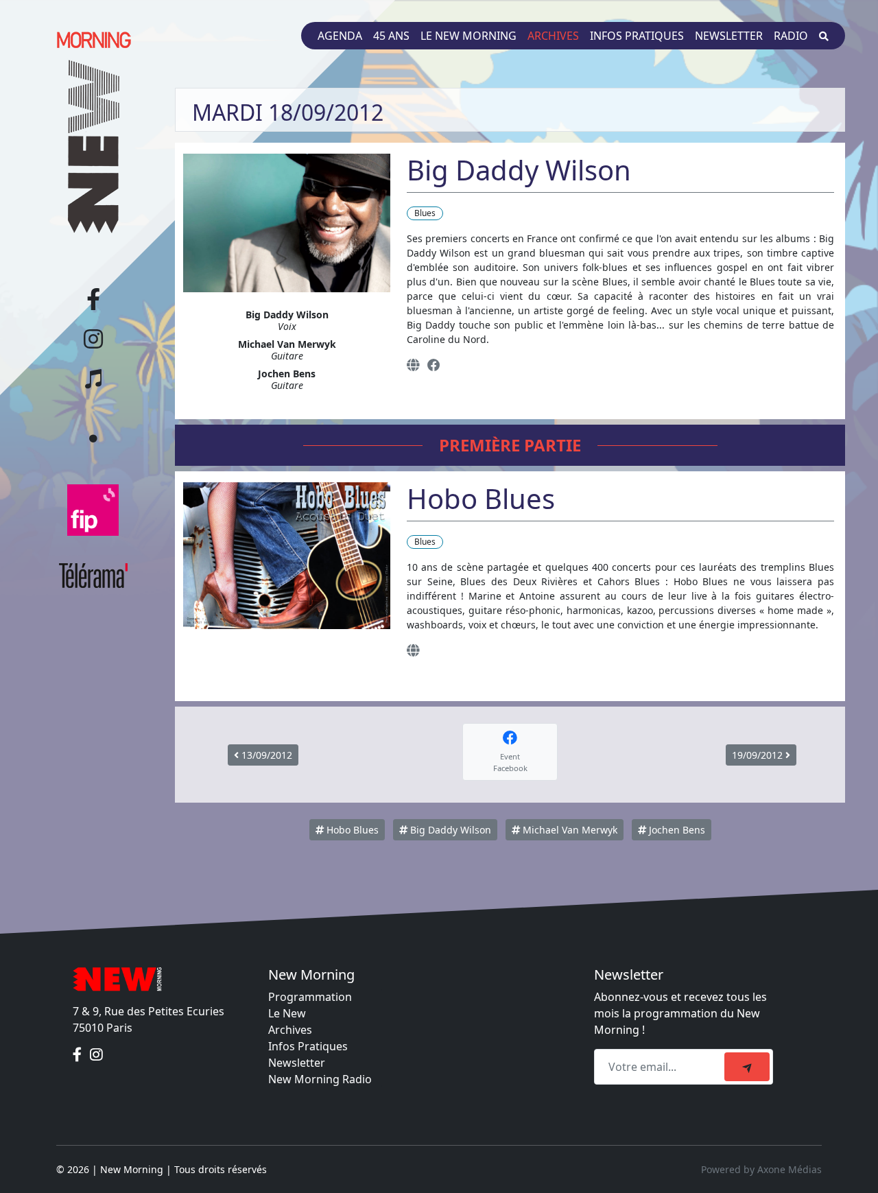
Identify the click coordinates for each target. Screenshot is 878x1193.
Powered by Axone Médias (761, 1169)
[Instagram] (96, 1055)
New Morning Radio (320, 1079)
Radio (791, 35)
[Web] (413, 364)
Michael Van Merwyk (568, 829)
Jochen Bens (675, 829)
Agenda (340, 35)
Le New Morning (468, 35)
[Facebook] (433, 364)
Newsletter (729, 35)
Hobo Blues (351, 829)
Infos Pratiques (308, 1046)
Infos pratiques (637, 35)
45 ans (391, 35)
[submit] (747, 1066)
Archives (553, 35)
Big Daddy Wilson (449, 829)
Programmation (310, 996)
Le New (287, 1013)
